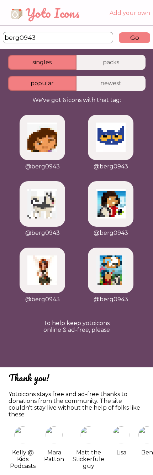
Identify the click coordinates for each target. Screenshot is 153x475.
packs (111, 62)
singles (42, 62)
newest (110, 83)
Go (134, 37)
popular (42, 83)
